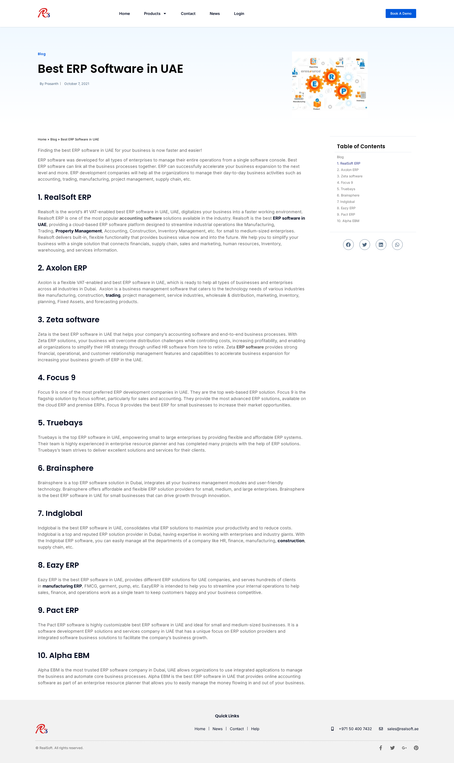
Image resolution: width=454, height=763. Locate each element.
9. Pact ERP (346, 214)
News (215, 13)
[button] (348, 244)
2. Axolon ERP (348, 170)
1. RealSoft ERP (348, 163)
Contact (188, 13)
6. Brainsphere (348, 195)
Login (239, 13)
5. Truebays (346, 189)
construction (291, 540)
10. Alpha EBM (348, 221)
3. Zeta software (349, 176)
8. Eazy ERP (346, 208)
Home (124, 13)
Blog (340, 157)
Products (152, 13)
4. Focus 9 (345, 182)
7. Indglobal (346, 202)
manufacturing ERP (62, 586)
